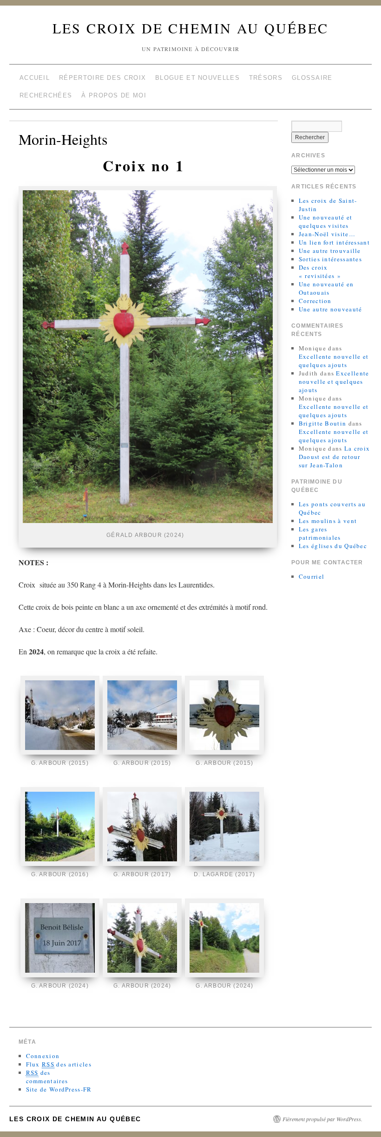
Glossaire (312, 77)
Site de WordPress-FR (59, 1089)
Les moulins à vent (328, 521)
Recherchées (46, 95)
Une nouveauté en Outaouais (326, 288)
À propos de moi (113, 95)
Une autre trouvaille (330, 250)
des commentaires (47, 1076)
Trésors (265, 77)
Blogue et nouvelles (197, 77)
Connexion (43, 1056)
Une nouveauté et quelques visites (326, 221)
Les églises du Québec (333, 546)
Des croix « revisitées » (320, 271)
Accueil (35, 77)
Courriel (311, 576)
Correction (315, 301)
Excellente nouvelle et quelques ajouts (334, 360)
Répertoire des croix (102, 77)
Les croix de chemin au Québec (190, 28)
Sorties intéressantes (330, 259)
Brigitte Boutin (323, 423)
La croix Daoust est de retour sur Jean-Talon (334, 456)
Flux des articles (59, 1064)
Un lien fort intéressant (334, 242)
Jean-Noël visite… (327, 234)
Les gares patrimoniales (320, 533)
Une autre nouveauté (330, 309)
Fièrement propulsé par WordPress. (322, 1119)
